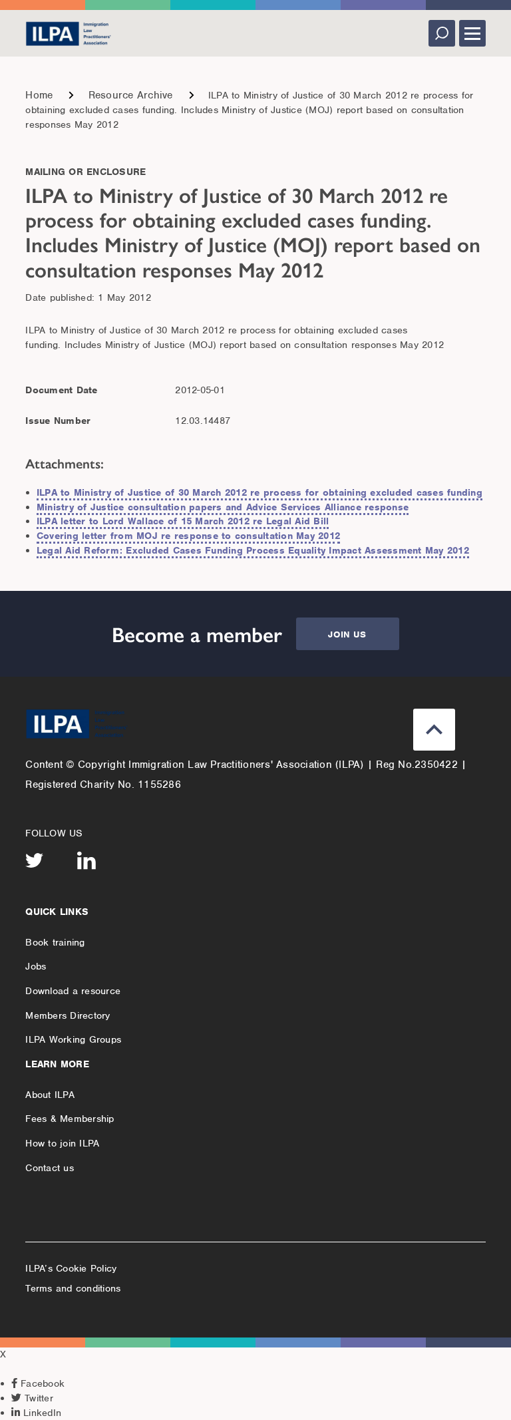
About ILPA (50, 1095)
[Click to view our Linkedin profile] (86, 860)
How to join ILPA (62, 1143)
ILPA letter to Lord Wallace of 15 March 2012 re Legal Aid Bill (183, 521)
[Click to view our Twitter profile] (34, 860)
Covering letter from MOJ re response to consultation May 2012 (188, 536)
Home (39, 95)
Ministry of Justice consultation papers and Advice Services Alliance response (223, 507)
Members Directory (67, 1015)
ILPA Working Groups (73, 1039)
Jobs (35, 966)
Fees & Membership (69, 1119)
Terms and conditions (72, 1288)
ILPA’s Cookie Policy (70, 1268)
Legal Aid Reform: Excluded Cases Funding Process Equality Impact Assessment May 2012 (253, 550)
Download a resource (72, 991)
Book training (55, 942)
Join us (347, 634)
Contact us (49, 1168)
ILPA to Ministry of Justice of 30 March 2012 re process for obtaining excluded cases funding (259, 492)
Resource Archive (130, 95)
